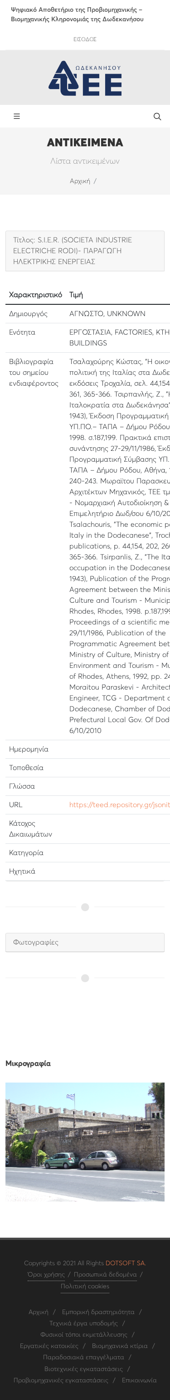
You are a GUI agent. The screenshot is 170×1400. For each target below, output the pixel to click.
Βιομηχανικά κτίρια (120, 1346)
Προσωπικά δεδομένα (105, 1275)
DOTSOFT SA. (126, 1263)
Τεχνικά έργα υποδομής (83, 1323)
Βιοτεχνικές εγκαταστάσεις (83, 1369)
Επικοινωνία (139, 1380)
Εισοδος (85, 40)
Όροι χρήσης (46, 1275)
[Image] (85, 1142)
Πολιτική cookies (85, 1286)
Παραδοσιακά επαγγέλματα (83, 1357)
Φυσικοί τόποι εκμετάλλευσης (83, 1335)
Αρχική (80, 181)
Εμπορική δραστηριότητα (98, 1312)
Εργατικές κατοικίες (49, 1346)
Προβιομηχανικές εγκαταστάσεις (61, 1380)
